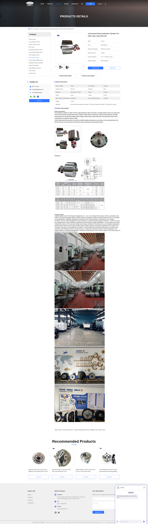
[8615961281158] (59, 513)
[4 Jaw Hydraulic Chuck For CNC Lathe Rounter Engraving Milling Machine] (109, 457)
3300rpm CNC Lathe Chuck (97, 430)
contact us (98, 512)
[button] (30, 461)
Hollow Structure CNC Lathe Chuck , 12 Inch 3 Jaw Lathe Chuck (86, 470)
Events (66, 3)
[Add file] (117, 521)
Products (58, 3)
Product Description (88, 76)
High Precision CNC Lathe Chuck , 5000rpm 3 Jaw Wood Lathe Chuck (38, 470)
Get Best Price (96, 68)
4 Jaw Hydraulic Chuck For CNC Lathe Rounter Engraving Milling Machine (108, 470)
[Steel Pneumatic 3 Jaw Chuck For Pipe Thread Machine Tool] (62, 457)
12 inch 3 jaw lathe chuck (65, 430)
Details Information (65, 76)
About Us (50, 3)
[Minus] (144, 488)
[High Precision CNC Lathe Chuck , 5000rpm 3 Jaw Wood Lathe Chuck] (39, 457)
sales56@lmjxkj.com (37, 89)
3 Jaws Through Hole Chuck (81, 430)
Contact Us (75, 3)
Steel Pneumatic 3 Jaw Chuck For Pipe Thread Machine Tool (61, 470)
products (30, 497)
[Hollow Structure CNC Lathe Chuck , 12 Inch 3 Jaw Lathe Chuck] (86, 457)
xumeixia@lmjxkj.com (62, 508)
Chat (90, 3)
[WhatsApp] (34, 96)
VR (82, 3)
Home (42, 3)
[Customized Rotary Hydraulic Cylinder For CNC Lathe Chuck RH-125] (70, 47)
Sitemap (42, 522)
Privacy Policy (35, 522)
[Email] (38, 96)
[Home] (30, 4)
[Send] (144, 521)
